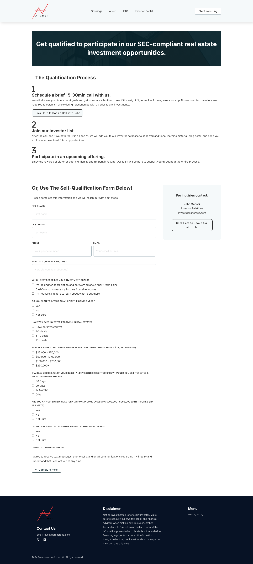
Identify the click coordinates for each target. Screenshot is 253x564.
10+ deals (41, 340)
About (112, 11)
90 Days (40, 385)
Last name (38, 224)
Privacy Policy (195, 514)
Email (96, 243)
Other (39, 394)
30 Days (41, 381)
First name (38, 206)
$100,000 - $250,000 (48, 361)
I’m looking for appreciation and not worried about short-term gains (77, 284)
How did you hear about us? (49, 261)
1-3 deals (41, 331)
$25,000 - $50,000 (47, 352)
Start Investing (208, 11)
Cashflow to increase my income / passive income (66, 289)
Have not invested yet (49, 327)
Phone (35, 243)
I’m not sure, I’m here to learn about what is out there (68, 293)
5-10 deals (42, 335)
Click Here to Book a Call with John (57, 113)
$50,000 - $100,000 (48, 356)
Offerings (96, 11)
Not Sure (41, 314)
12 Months (42, 390)
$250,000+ (42, 365)
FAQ (125, 11)
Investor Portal (144, 11)
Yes (38, 306)
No (37, 310)
